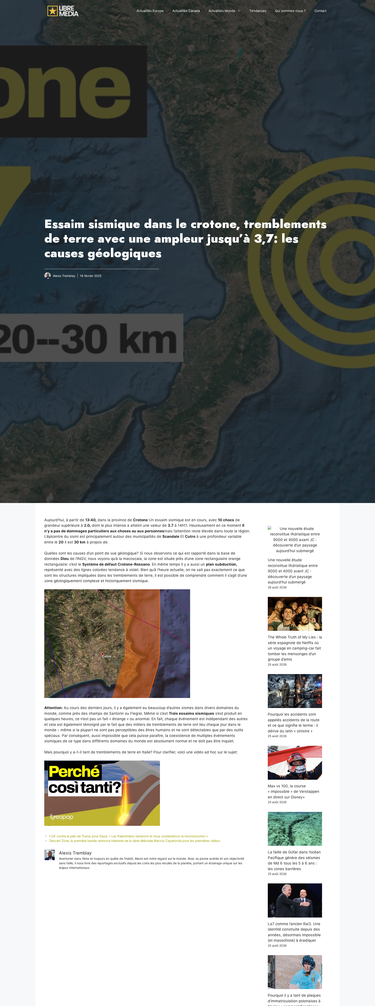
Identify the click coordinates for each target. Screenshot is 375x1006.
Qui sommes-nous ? (290, 11)
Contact (320, 11)
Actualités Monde (222, 11)
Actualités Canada (186, 11)
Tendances (257, 11)
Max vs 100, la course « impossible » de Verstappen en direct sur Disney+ (293, 791)
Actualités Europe (150, 11)
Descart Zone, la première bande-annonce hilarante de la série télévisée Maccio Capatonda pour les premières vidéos (134, 841)
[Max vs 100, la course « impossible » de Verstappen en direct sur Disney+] (295, 776)
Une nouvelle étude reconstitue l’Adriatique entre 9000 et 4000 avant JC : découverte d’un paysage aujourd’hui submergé (293, 571)
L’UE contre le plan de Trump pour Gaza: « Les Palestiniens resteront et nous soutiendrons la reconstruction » (128, 836)
